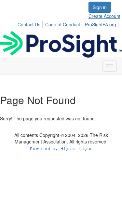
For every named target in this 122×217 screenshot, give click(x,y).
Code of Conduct (62, 24)
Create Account (104, 16)
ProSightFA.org (100, 24)
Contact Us (29, 24)
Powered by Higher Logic (61, 148)
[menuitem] (31, 23)
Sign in (100, 7)
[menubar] (68, 23)
